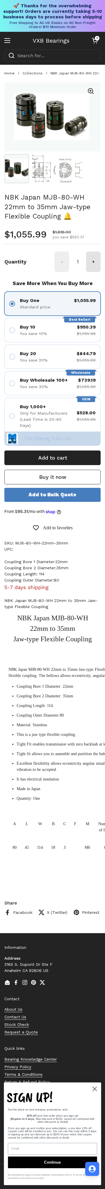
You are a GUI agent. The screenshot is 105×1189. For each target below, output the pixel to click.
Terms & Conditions (23, 1074)
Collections (32, 73)
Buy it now (52, 477)
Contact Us (15, 1017)
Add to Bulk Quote (52, 494)
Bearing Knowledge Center (30, 1059)
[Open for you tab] (92, 1169)
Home (9, 73)
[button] (95, 40)
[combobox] (52, 55)
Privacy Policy (17, 1066)
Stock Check (16, 1024)
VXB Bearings (51, 40)
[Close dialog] (94, 1089)
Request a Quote (21, 1032)
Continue (52, 1162)
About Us (13, 1009)
